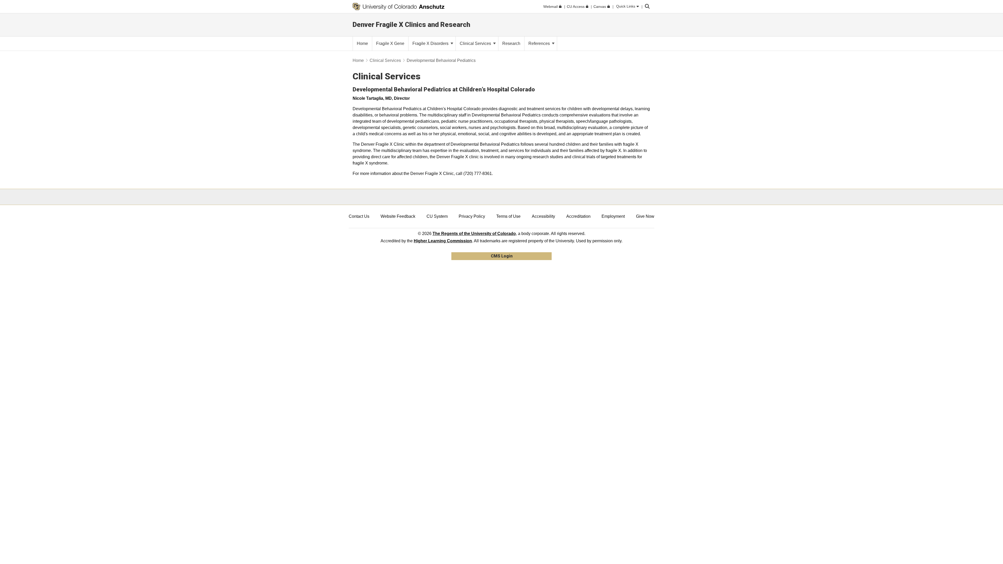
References (539, 43)
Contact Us (359, 216)
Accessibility (543, 216)
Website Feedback (398, 216)
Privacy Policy (472, 216)
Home (358, 60)
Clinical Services (476, 43)
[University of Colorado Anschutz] (399, 6)
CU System (437, 216)
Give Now (645, 216)
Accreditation (578, 216)
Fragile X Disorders (431, 43)
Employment (613, 216)
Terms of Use (508, 216)
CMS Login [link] (501, 256)
